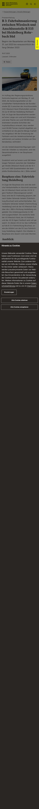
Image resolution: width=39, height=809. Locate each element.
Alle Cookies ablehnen (20, 300)
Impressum (31, 286)
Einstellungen (9, 292)
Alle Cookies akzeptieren (19, 307)
